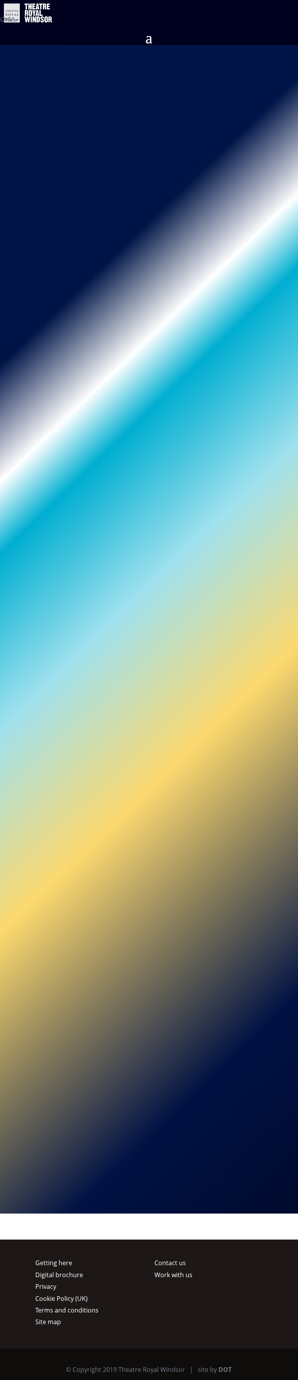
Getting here (53, 1263)
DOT (225, 1369)
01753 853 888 (114, 285)
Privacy (45, 1286)
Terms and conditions (67, 1310)
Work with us (173, 1275)
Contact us (170, 1263)
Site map (48, 1322)
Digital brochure (59, 1275)
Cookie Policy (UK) (61, 1298)
